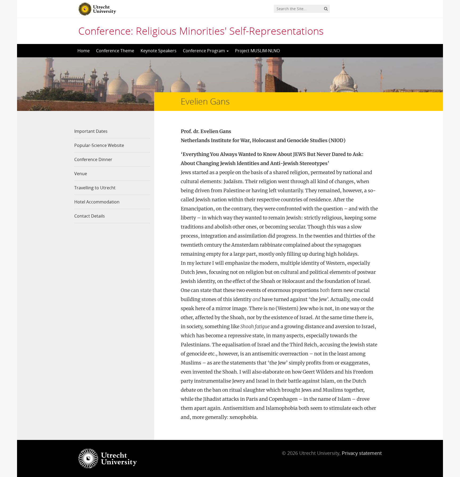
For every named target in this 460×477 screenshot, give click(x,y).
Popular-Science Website (99, 145)
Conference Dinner (93, 159)
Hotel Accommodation (97, 202)
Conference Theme (115, 51)
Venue (80, 174)
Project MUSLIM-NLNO (257, 51)
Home (83, 51)
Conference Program (204, 51)
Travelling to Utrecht (95, 188)
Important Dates (91, 131)
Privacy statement (362, 453)
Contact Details (89, 216)
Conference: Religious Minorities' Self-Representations (201, 31)
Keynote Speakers (158, 51)
